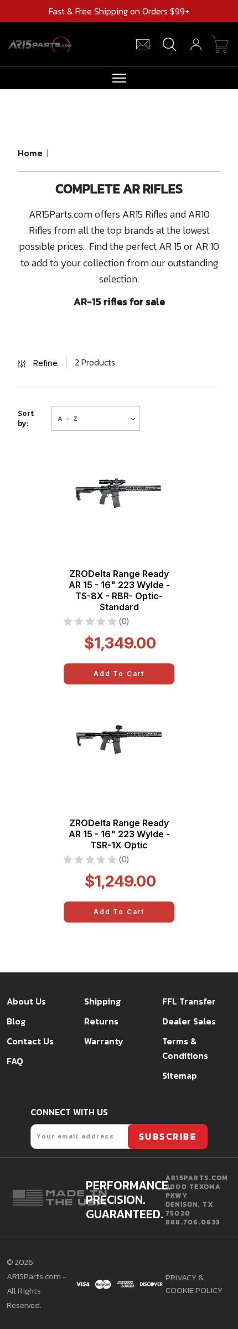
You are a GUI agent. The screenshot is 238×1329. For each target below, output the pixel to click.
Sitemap (179, 1075)
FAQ (15, 1061)
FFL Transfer (189, 1001)
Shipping (102, 1001)
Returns (101, 1021)
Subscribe (167, 1136)
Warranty (103, 1041)
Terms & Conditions (185, 1048)
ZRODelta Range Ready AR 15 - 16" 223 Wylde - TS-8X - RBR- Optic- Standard (119, 590)
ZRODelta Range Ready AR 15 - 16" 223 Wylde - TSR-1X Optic (119, 834)
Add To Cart (119, 673)
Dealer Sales (189, 1021)
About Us (26, 1001)
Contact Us (30, 1041)
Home (30, 152)
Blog (16, 1021)
